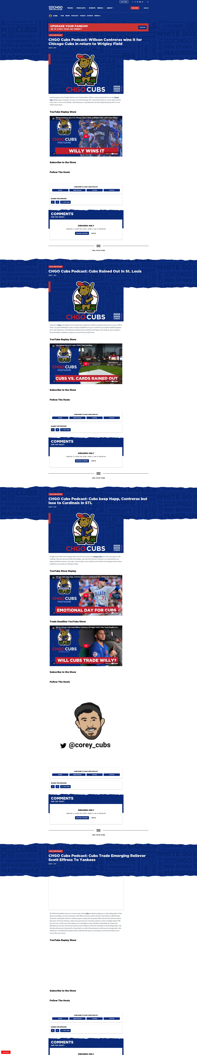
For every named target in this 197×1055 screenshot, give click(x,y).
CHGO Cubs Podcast (55, 35)
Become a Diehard (82, 233)
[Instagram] (137, 2)
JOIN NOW (142, 27)
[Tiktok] (142, 2)
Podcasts (80, 8)
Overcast (111, 190)
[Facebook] (133, 2)
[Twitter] (135, 1)
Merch (100, 8)
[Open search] (148, 2)
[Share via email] (57, 202)
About (109, 8)
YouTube (94, 190)
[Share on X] (53, 202)
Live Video (124, 1)
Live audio (5, 1052)
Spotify (60, 190)
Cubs (59, 325)
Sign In (146, 8)
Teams (70, 8)
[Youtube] (140, 2)
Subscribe (135, 8)
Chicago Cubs (97, 556)
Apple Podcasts (77, 190)
